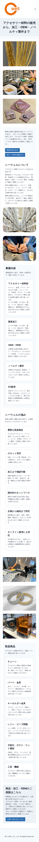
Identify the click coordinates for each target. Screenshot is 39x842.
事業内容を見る (12, 150)
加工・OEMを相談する (15, 155)
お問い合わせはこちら (15, 819)
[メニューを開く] (35, 9)
